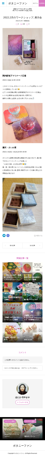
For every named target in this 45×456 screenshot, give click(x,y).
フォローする (23, 402)
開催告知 (26, 21)
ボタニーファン (17, 3)
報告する (39, 235)
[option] (12, 429)
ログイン (35, 3)
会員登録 (41, 3)
